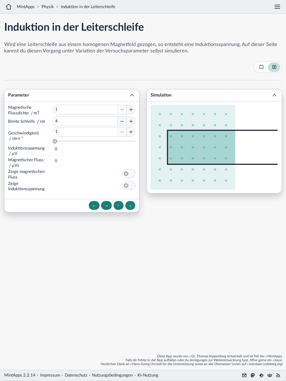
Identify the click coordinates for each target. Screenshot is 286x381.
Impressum (50, 375)
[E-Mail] (244, 375)
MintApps (26, 7)
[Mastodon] (252, 375)
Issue (278, 360)
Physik (48, 7)
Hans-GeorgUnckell (147, 364)
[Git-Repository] (261, 375)
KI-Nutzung (147, 375)
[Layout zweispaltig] (274, 67)
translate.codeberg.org (265, 364)
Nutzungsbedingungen (112, 375)
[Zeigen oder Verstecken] (132, 95)
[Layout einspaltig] (261, 67)
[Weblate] (269, 375)
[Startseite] (8, 6)
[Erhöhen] (130, 109)
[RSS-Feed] (278, 375)
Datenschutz (76, 375)
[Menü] (277, 6)
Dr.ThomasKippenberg (208, 356)
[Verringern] (121, 109)
